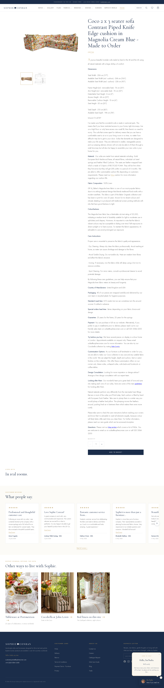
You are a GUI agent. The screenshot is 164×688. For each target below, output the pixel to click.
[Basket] (158, 7)
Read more (12, 532)
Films (59, 8)
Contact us (105, 2)
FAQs (56, 649)
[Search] (146, 7)
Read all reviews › (82, 548)
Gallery (50, 8)
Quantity (91, 439)
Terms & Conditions (61, 662)
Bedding (77, 8)
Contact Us (92, 649)
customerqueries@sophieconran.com (15, 660)
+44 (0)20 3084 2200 (12, 663)
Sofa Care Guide (94, 662)
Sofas (40, 8)
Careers (91, 653)
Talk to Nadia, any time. (12, 655)
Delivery (57, 653)
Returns (57, 657)
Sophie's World (110, 8)
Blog (90, 666)
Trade (122, 8)
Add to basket (115, 452)
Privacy (57, 671)
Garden (98, 8)
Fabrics (67, 8)
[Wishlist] (152, 7)
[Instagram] (128, 661)
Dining (88, 8)
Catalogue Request (94, 657)
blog (112, 175)
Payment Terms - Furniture (63, 666)
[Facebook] (125, 661)
